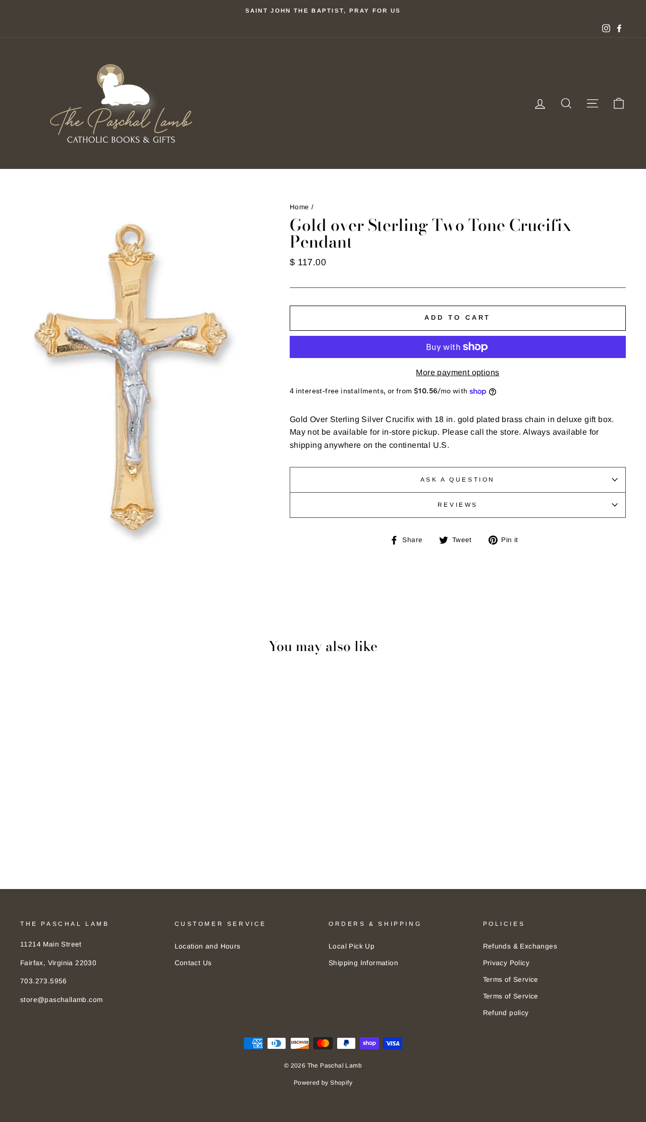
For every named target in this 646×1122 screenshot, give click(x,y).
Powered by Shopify (323, 1082)
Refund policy (506, 1013)
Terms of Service (511, 979)
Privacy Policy (506, 963)
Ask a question (457, 479)
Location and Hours (208, 946)
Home (299, 207)
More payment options (457, 372)
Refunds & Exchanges (520, 946)
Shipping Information (363, 963)
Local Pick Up (351, 946)
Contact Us (193, 963)
